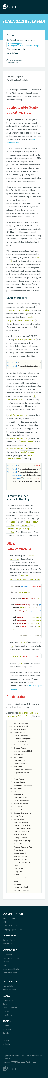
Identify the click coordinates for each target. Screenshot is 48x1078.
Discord (6, 1040)
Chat (5, 965)
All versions (8, 944)
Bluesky (6, 1033)
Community (7, 954)
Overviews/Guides (10, 925)
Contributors (12, 53)
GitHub (6, 1025)
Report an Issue (9, 989)
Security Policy (9, 1015)
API (4, 922)
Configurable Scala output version (21, 40)
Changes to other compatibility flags (23, 45)
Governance (8, 1000)
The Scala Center (10, 973)
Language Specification (12, 929)
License (6, 1011)
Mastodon (7, 1029)
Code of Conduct (10, 1007)
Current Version (9, 940)
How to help (8, 986)
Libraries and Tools (11, 969)
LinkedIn (6, 1044)
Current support (15, 43)
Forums (6, 961)
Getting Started (9, 918)
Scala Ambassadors (11, 958)
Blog (5, 1004)
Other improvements (15, 49)
